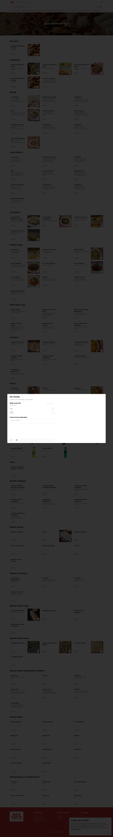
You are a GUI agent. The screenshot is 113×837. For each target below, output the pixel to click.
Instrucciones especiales (18, 417)
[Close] (103, 396)
